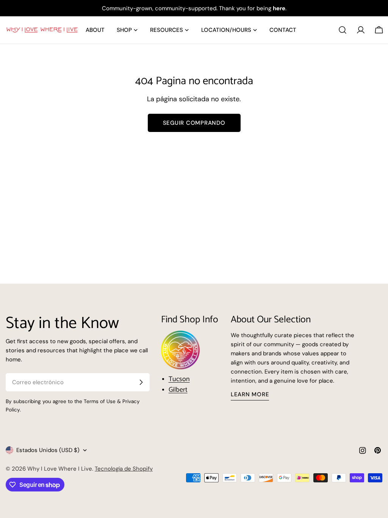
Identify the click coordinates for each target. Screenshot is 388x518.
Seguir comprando (194, 123)
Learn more (250, 394)
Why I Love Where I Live (59, 468)
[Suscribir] (141, 382)
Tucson (179, 379)
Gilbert (178, 390)
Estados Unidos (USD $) (48, 450)
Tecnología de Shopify (124, 468)
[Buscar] (342, 30)
